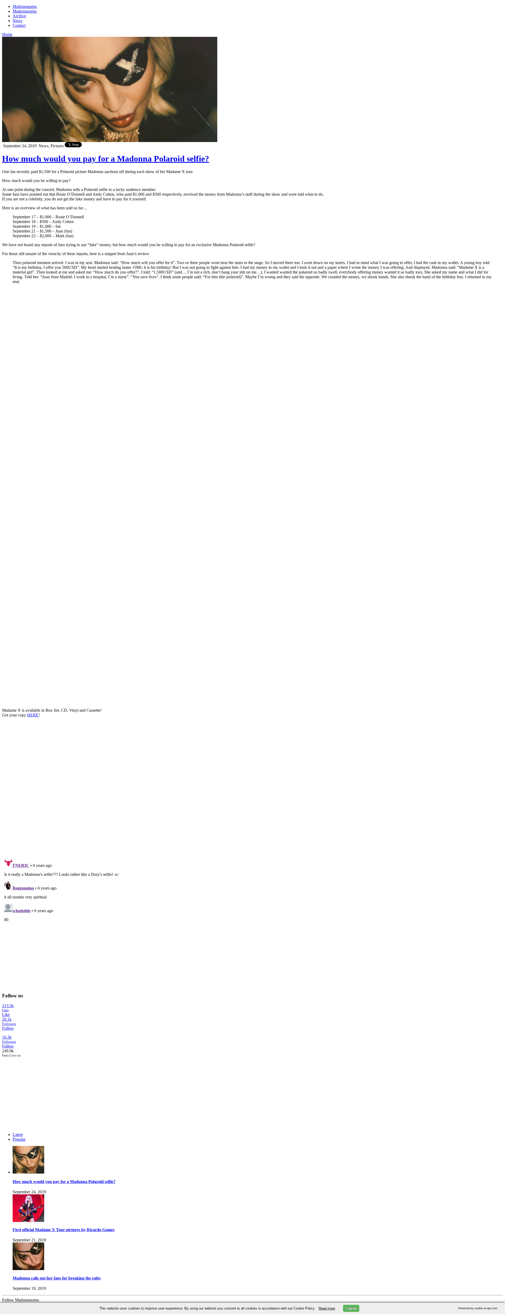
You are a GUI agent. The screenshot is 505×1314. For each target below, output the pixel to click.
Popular (19, 1139)
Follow (8, 1028)
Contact (19, 25)
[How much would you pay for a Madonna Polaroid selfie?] (28, 1172)
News (17, 20)
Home (7, 34)
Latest (18, 1134)
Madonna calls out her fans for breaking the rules (57, 1278)
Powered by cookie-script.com (477, 1308)
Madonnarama (25, 6)
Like (6, 1014)
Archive (19, 16)
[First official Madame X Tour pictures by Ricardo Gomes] (28, 1220)
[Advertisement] (41, 1090)
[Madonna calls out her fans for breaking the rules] (28, 1268)
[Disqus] (252, 787)
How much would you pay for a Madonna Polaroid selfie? (105, 158)
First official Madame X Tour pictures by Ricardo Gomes (63, 1229)
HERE (32, 715)
